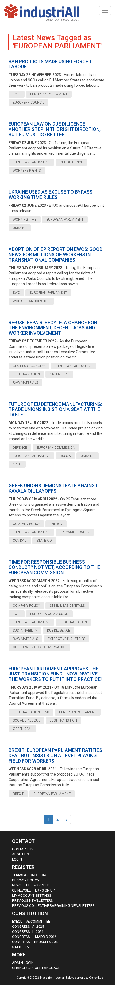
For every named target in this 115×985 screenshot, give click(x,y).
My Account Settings (31, 895)
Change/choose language (36, 968)
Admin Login (23, 963)
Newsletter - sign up (31, 885)
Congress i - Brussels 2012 (35, 942)
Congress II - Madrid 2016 (34, 937)
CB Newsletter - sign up (33, 890)
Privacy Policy (25, 880)
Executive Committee (31, 921)
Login (17, 859)
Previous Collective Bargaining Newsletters (53, 906)
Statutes (20, 947)
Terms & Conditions (30, 875)
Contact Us (22, 849)
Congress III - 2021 (27, 932)
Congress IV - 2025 (28, 926)
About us (20, 854)
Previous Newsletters (32, 901)
